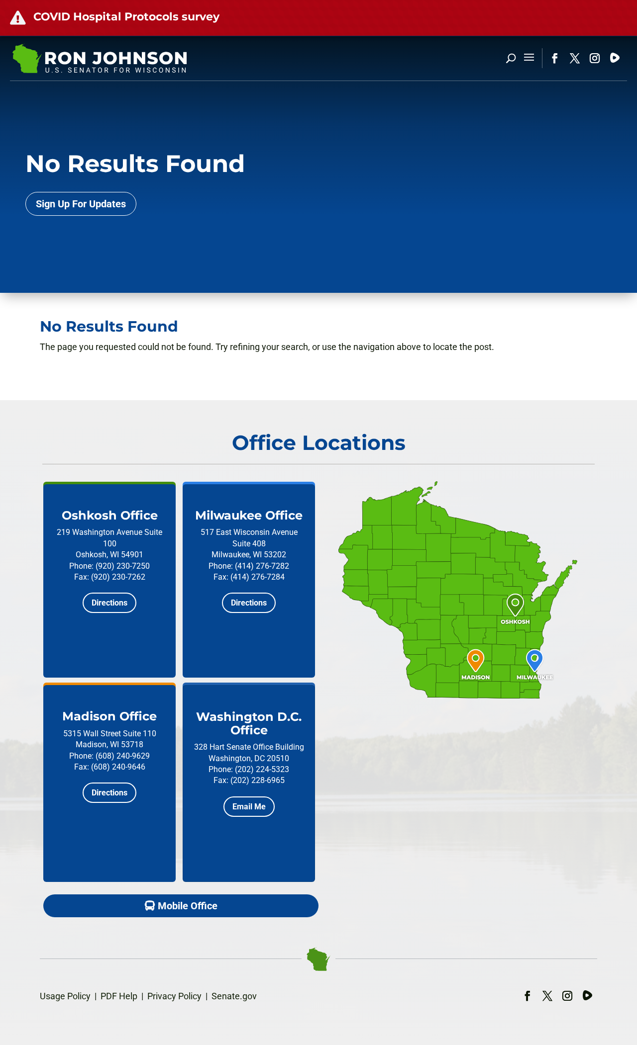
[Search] (511, 58)
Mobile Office (187, 906)
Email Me (249, 806)
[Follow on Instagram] (595, 58)
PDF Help (119, 996)
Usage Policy (65, 996)
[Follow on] (615, 58)
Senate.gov (234, 996)
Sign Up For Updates (81, 204)
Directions (109, 603)
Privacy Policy (174, 996)
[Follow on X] (575, 58)
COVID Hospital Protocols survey (126, 16)
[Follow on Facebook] (555, 58)
